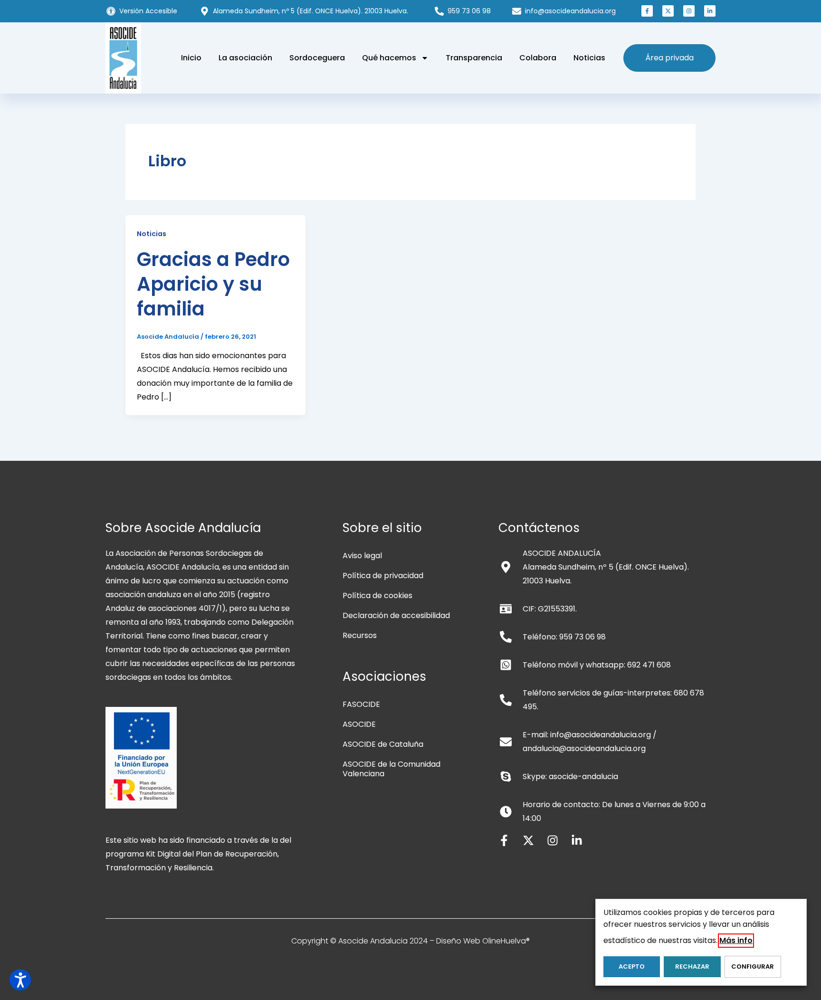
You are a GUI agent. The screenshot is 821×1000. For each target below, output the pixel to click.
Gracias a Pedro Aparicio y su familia (213, 284)
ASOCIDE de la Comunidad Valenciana (391, 769)
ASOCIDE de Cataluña (383, 744)
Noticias (589, 57)
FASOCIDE (361, 704)
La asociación (245, 57)
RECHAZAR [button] (692, 966)
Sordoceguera (317, 57)
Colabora (537, 57)
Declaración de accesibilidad (396, 615)
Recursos (360, 635)
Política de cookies (377, 595)
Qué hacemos (389, 57)
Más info (736, 940)
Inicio (191, 57)
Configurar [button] (752, 966)
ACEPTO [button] (632, 966)
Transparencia (474, 57)
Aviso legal (362, 555)
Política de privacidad (383, 575)
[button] (647, 11)
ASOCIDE (359, 724)
